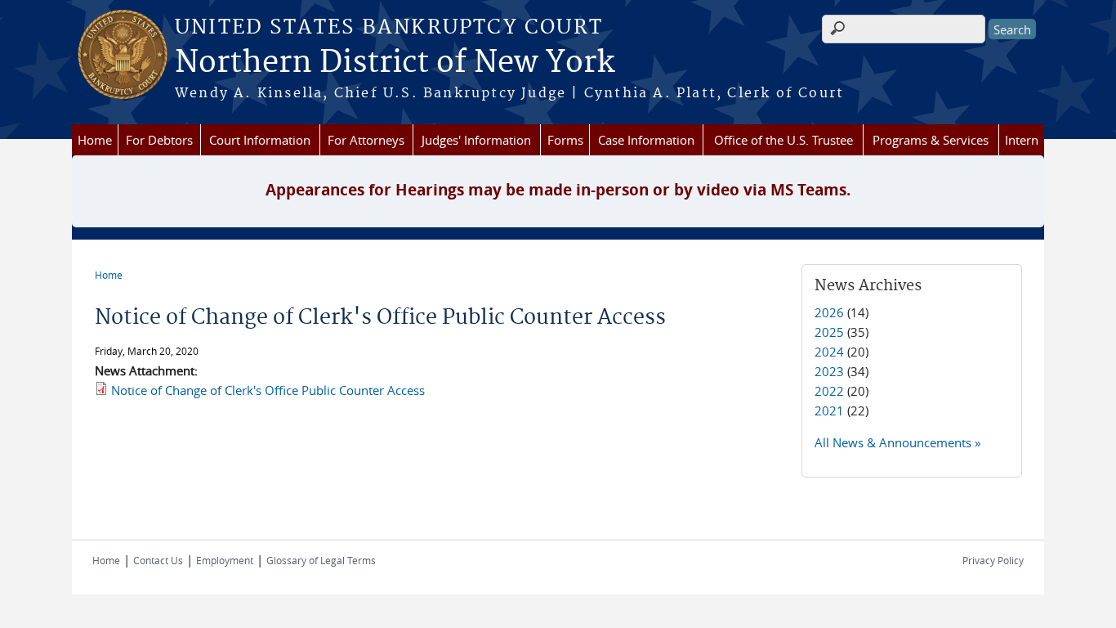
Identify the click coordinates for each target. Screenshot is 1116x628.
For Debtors (159, 140)
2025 (829, 332)
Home (95, 140)
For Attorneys (366, 140)
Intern (1021, 140)
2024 (829, 351)
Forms (565, 140)
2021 (829, 410)
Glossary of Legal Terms (321, 560)
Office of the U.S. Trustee (783, 140)
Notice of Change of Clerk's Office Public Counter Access (268, 390)
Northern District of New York (394, 63)
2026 (829, 312)
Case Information (646, 140)
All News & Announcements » (897, 442)
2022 (829, 391)
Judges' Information (476, 140)
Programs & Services (931, 140)
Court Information (259, 140)
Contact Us (158, 560)
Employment (224, 560)
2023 (829, 371)
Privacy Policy (993, 560)
